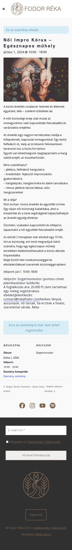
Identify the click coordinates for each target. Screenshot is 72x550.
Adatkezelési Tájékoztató (50, 528)
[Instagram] (32, 405)
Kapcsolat (36, 515)
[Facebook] (22, 405)
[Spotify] (52, 405)
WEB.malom (43, 534)
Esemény (8, 376)
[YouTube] (42, 405)
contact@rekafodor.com (21, 299)
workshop (20, 376)
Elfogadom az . (35, 442)
